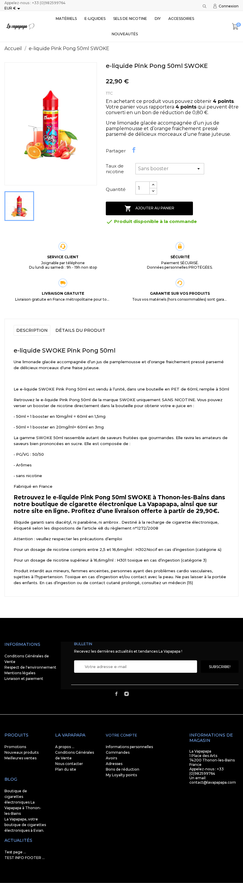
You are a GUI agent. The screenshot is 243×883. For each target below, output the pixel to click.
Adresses (114, 763)
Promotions (15, 747)
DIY (158, 18)
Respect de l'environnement (30, 667)
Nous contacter (69, 763)
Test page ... (15, 852)
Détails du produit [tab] (80, 330)
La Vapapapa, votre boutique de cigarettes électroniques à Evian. (25, 825)
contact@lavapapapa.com (212, 782)
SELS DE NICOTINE (130, 18)
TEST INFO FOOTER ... (24, 857)
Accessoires (181, 18)
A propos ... (64, 747)
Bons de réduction (122, 769)
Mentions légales (19, 673)
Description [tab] (32, 330)
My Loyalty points (121, 775)
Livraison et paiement (23, 678)
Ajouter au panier (149, 208)
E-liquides (94, 18)
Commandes (118, 752)
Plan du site (65, 769)
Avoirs (111, 758)
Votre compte (121, 735)
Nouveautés (125, 34)
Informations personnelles (129, 747)
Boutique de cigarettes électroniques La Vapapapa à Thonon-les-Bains (22, 802)
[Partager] (134, 150)
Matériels (66, 18)
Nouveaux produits (21, 752)
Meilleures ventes (20, 758)
